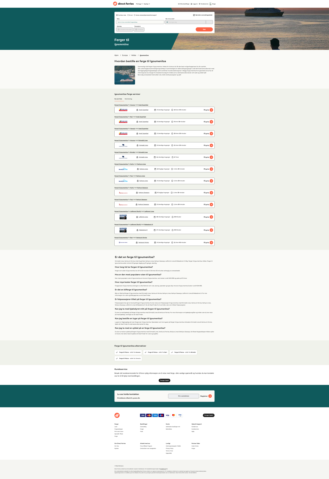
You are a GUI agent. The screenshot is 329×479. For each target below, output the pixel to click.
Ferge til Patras (124, 352)
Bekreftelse (169, 429)
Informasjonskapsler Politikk (173, 446)
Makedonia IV (148, 224)
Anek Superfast (143, 105)
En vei (131, 15)
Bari (131, 117)
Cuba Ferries (195, 446)
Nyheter (116, 448)
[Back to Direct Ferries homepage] (123, 4)
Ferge (116, 436)
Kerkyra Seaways (142, 188)
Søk (204, 29)
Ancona (132, 105)
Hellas (133, 55)
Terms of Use (169, 450)
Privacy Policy (169, 448)
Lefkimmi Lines (149, 211)
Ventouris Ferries (141, 237)
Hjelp (193, 431)
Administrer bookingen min (173, 426)
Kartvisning (128, 99)
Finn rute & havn (118, 431)
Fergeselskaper (118, 429)
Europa (125, 55)
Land (115, 426)
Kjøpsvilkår (169, 453)
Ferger (142, 429)
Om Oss (116, 446)
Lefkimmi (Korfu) (135, 211)
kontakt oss (163, 468)
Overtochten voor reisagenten (148, 448)
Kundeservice (195, 429)
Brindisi (132, 152)
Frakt (141, 431)
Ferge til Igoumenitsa (121, 105)
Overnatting (143, 426)
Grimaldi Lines (143, 140)
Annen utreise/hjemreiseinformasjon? (146, 15)
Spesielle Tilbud (118, 434)
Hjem (116, 55)
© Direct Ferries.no (118, 465)
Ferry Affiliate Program (146, 446)
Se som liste (118, 99)
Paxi (131, 176)
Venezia (132, 128)
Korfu (132, 164)
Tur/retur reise (122, 15)
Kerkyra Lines (141, 164)
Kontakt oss (195, 426)
